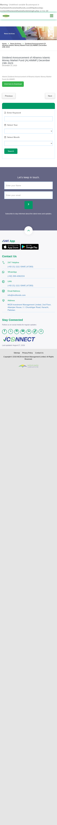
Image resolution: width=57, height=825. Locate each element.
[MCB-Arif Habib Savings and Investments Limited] (8, 16)
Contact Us (39, 353)
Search (11, 151)
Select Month (13, 137)
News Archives (15, 44)
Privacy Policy (27, 353)
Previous (9, 96)
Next (50, 96)
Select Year (12, 125)
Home (4, 44)
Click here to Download (13, 84)
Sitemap (17, 353)
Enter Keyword (14, 113)
